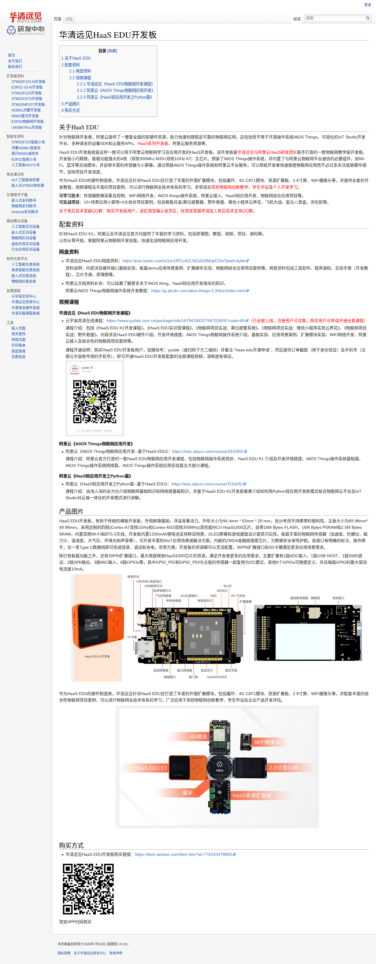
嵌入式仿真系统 (23, 276)
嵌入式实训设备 (23, 233)
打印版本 (18, 345)
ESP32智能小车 (24, 159)
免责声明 (115, 953)
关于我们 (15, 61)
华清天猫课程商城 (25, 313)
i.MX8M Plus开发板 (26, 128)
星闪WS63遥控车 (25, 154)
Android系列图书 (24, 212)
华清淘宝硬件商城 (25, 308)
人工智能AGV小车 (25, 165)
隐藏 (112, 51)
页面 (57, 19)
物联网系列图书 (23, 206)
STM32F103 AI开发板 (28, 82)
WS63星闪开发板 (25, 116)
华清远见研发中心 (25, 302)
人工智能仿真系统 (25, 264)
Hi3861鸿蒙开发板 (26, 110)
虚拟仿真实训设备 (25, 244)
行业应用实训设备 (25, 250)
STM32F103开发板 (26, 93)
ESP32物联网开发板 (27, 122)
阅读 (297, 19)
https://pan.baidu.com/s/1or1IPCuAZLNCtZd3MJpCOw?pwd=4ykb (183, 260)
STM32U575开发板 (26, 99)
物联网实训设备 (23, 238)
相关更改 (18, 334)
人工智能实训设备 (25, 227)
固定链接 (18, 351)
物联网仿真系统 (23, 281)
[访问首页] (25, 23)
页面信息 (18, 357)
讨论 (69, 19)
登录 (367, 5)
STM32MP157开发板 (28, 105)
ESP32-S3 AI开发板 (27, 87)
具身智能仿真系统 (25, 270)
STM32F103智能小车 (28, 142)
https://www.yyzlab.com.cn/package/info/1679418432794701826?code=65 (176, 320)
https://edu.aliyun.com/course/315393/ (207, 451)
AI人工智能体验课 (25, 180)
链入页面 (18, 328)
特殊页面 (18, 340)
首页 (11, 55)
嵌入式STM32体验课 (27, 186)
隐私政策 (64, 953)
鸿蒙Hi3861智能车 (26, 148)
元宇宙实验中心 (23, 296)
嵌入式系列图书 (23, 201)
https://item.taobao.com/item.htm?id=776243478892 (183, 854)
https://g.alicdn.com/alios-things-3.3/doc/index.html (198, 290)
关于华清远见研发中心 (90, 953)
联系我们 (15, 67)
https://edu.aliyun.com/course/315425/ (206, 484)
